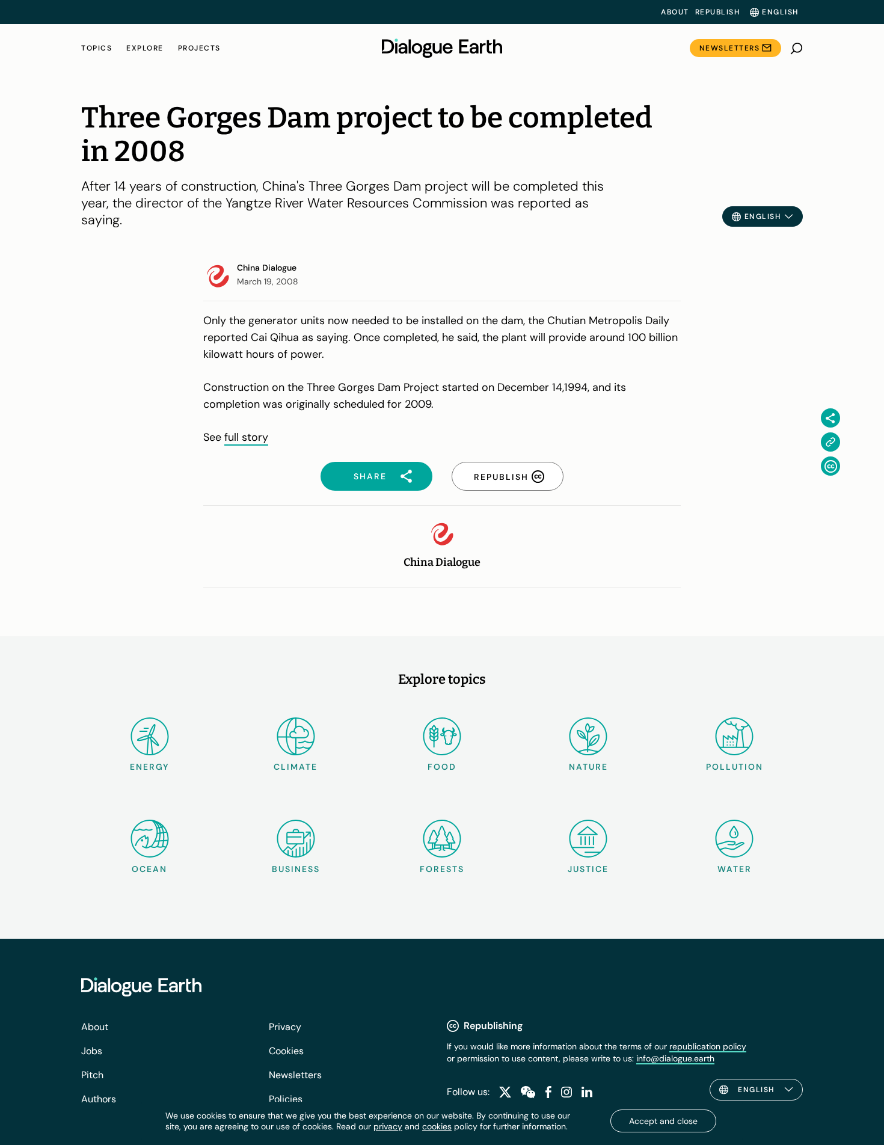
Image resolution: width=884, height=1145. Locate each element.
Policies (285, 1099)
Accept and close (663, 1121)
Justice (588, 869)
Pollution (734, 766)
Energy (150, 766)
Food (442, 766)
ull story (248, 437)
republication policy (707, 1046)
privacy (387, 1126)
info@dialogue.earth (675, 1058)
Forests (442, 869)
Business (296, 869)
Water (734, 869)
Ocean (149, 869)
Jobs (91, 1051)
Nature (588, 766)
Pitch (92, 1075)
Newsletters (729, 48)
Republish (717, 12)
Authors (98, 1099)
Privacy (285, 1027)
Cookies (286, 1051)
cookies (437, 1126)
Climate (296, 766)
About (675, 12)
